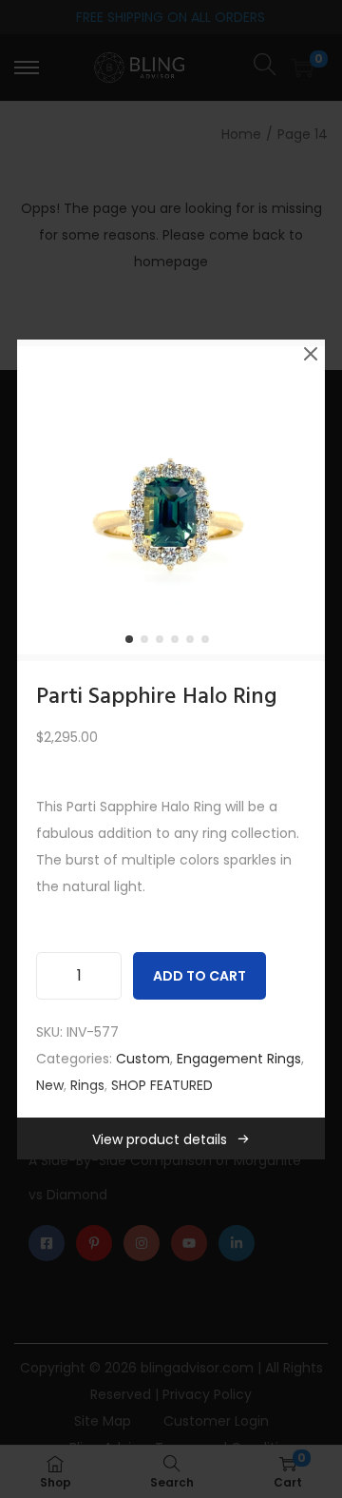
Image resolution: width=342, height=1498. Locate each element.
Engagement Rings (239, 1058)
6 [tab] (209, 643)
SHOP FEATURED (162, 1085)
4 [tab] (178, 643)
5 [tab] (193, 643)
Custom (143, 1058)
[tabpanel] (171, 500)
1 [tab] (133, 643)
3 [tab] (163, 643)
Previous (38, 500)
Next (304, 500)
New (50, 1085)
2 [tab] (148, 643)
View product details (159, 1139)
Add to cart (199, 975)
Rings (87, 1085)
